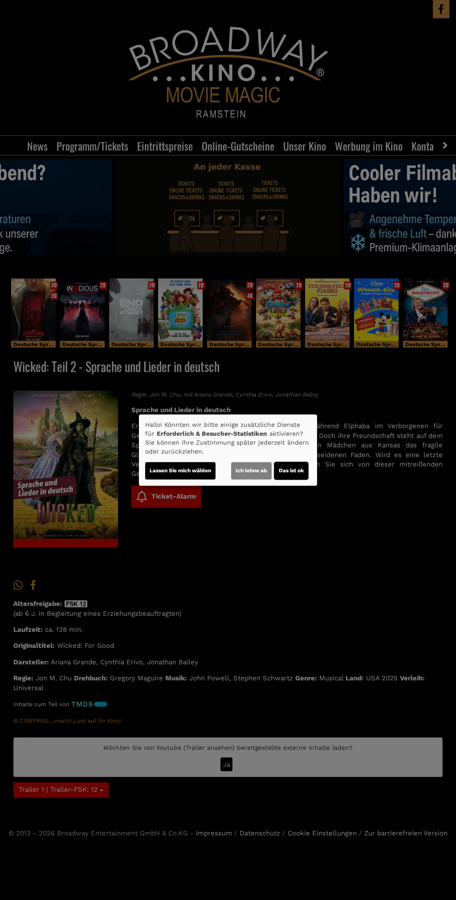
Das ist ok (291, 470)
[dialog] (228, 450)
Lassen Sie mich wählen (180, 470)
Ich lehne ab (251, 470)
